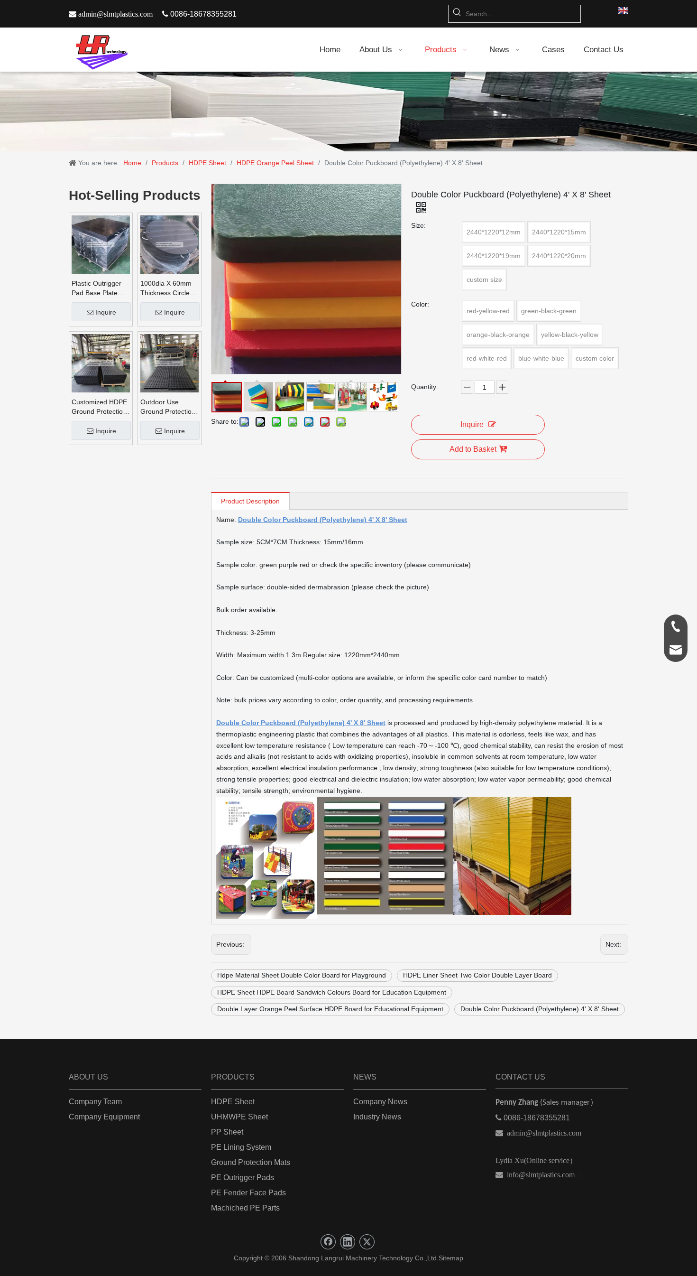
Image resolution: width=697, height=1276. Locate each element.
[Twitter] (367, 1241)
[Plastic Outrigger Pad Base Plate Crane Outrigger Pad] (101, 244)
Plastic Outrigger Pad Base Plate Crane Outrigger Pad (96, 288)
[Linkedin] (347, 1241)
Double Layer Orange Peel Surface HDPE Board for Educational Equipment (330, 1009)
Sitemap (451, 1258)
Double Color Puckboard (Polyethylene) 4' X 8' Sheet (539, 1009)
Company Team (95, 1102)
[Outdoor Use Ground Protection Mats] (169, 362)
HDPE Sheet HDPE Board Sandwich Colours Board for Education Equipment (331, 992)
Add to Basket (472, 449)
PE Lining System (241, 1147)
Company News (380, 1102)
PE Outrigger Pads (242, 1178)
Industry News (377, 1117)
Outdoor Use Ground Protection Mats (167, 407)
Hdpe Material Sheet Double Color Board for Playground (301, 975)
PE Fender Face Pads (248, 1193)
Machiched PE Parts (245, 1208)
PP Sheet (227, 1132)
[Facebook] (328, 1241)
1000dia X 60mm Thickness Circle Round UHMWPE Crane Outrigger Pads (166, 288)
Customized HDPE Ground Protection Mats (99, 407)
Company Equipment (104, 1117)
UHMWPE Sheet (239, 1117)
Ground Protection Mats (250, 1162)
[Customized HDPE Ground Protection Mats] (101, 362)
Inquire (105, 312)
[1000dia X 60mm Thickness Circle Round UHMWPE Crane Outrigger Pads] (169, 244)
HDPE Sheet (233, 1102)
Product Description (250, 501)
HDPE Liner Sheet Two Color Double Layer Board (477, 975)
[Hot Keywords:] (457, 13)
